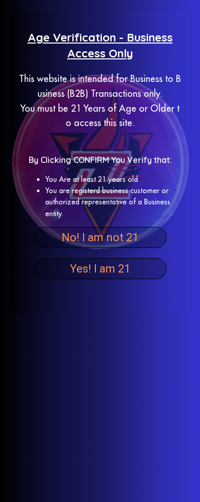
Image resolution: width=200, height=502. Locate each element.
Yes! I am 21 (100, 268)
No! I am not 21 (100, 237)
